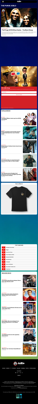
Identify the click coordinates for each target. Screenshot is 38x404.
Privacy (19, 375)
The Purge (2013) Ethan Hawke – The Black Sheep (17, 30)
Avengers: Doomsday (10, 247)
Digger (7, 249)
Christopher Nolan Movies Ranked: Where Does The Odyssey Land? (11, 281)
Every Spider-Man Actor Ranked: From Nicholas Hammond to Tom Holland (10, 322)
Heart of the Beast (9, 264)
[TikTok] (22, 372)
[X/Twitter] (17, 372)
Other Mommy (8, 259)
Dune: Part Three (9, 252)
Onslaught (8, 261)
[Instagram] (20, 372)
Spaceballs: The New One (10, 266)
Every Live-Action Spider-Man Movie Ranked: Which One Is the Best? (10, 295)
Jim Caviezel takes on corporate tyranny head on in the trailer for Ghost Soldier (10, 160)
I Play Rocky (8, 269)
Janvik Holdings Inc (18, 382)
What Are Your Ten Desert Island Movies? (11, 348)
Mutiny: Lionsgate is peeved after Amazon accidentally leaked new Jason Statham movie (10, 132)
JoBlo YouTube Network (32, 382)
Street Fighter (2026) (10, 254)
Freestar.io (19, 387)
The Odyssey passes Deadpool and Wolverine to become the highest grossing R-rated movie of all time (11, 174)
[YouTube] (15, 372)
